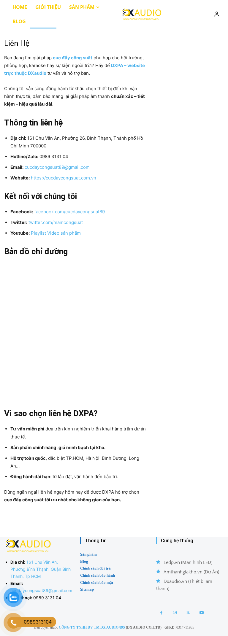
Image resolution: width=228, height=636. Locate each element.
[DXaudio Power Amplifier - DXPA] (141, 14)
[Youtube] (201, 613)
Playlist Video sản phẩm (56, 233)
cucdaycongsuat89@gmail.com (57, 167)
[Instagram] (175, 613)
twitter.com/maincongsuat (55, 222)
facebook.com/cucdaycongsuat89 (69, 211)
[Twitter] (188, 613)
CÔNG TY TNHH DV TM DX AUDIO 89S (92, 627)
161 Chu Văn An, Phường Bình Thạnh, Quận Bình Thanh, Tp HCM (40, 569)
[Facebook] (161, 613)
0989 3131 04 (47, 597)
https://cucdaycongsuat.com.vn (63, 178)
